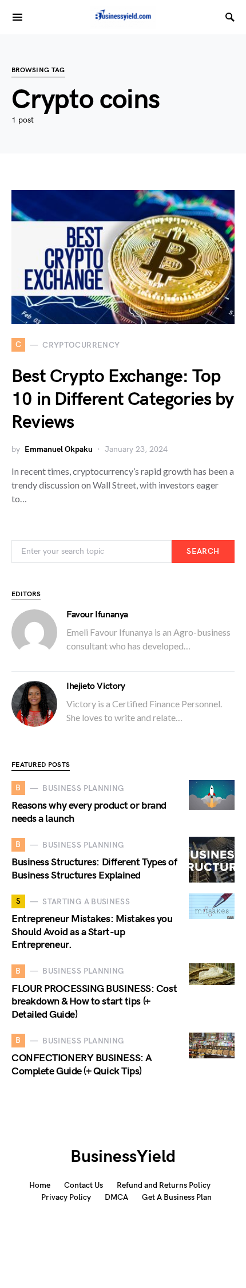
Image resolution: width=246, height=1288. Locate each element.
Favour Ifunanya (97, 614)
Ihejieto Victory (95, 686)
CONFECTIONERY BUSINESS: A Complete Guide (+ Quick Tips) (81, 1064)
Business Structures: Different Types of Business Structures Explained (94, 868)
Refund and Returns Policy (164, 1185)
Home (39, 1185)
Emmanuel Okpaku (59, 449)
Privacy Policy (66, 1197)
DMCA (116, 1197)
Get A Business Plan (177, 1197)
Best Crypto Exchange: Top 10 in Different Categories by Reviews (122, 399)
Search (203, 551)
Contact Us (83, 1185)
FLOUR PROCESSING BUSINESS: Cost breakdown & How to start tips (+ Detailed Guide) (94, 1002)
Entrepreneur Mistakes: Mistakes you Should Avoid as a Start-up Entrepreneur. (91, 932)
